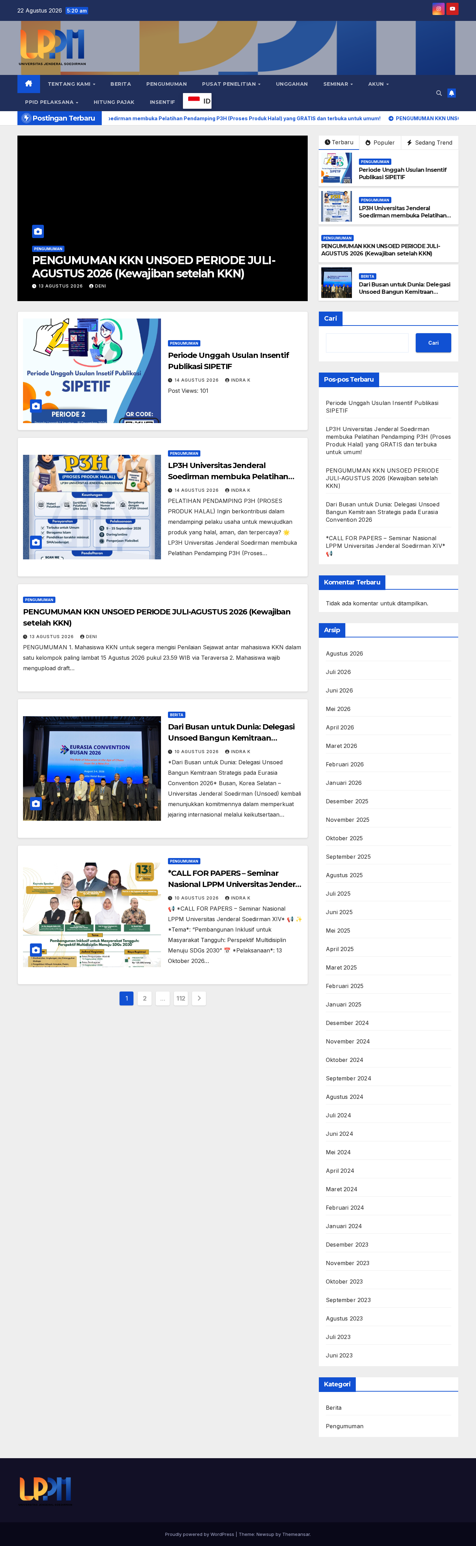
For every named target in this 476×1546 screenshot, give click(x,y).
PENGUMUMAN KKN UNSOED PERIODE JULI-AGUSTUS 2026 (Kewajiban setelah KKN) (380, 250)
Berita (120, 84)
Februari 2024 (345, 1207)
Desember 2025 (347, 801)
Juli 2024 (338, 1115)
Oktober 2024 (344, 1059)
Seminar (336, 84)
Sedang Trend (432, 142)
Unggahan (292, 84)
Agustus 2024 (344, 1096)
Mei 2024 (338, 1152)
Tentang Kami (70, 84)
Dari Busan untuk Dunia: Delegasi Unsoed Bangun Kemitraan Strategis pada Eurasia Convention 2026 (141, 273)
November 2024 (348, 1041)
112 (180, 998)
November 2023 (348, 1263)
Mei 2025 (338, 930)
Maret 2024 (342, 1189)
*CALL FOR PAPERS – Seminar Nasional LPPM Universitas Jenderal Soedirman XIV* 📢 (235, 884)
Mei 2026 (338, 708)
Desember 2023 (347, 1244)
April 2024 (340, 1170)
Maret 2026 (341, 745)
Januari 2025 (343, 1004)
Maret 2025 (341, 967)
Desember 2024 (347, 1022)
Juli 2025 (338, 893)
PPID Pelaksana (50, 102)
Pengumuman (166, 84)
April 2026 (340, 727)
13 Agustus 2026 (52, 636)
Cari (330, 318)
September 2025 (348, 856)
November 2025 (348, 819)
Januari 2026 (344, 782)
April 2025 (340, 949)
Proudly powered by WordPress (200, 1534)
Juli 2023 (338, 1336)
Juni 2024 (339, 1133)
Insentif (162, 102)
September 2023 (348, 1299)
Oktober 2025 (344, 838)
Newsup (265, 1534)
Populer (383, 142)
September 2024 (348, 1078)
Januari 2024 (344, 1226)
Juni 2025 (339, 912)
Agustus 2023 (344, 1318)
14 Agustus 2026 (197, 380)
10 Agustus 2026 (61, 286)
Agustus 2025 (344, 875)
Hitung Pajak (114, 102)
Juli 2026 (338, 671)
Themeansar (296, 1534)
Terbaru (342, 142)
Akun (377, 84)
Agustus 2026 (344, 653)
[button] (439, 93)
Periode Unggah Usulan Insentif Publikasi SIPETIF (402, 174)
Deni (91, 636)
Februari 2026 (345, 764)
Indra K (105, 286)
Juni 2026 (339, 690)
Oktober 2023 (344, 1281)
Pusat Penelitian (230, 84)
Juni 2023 (339, 1355)
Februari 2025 (345, 985)
